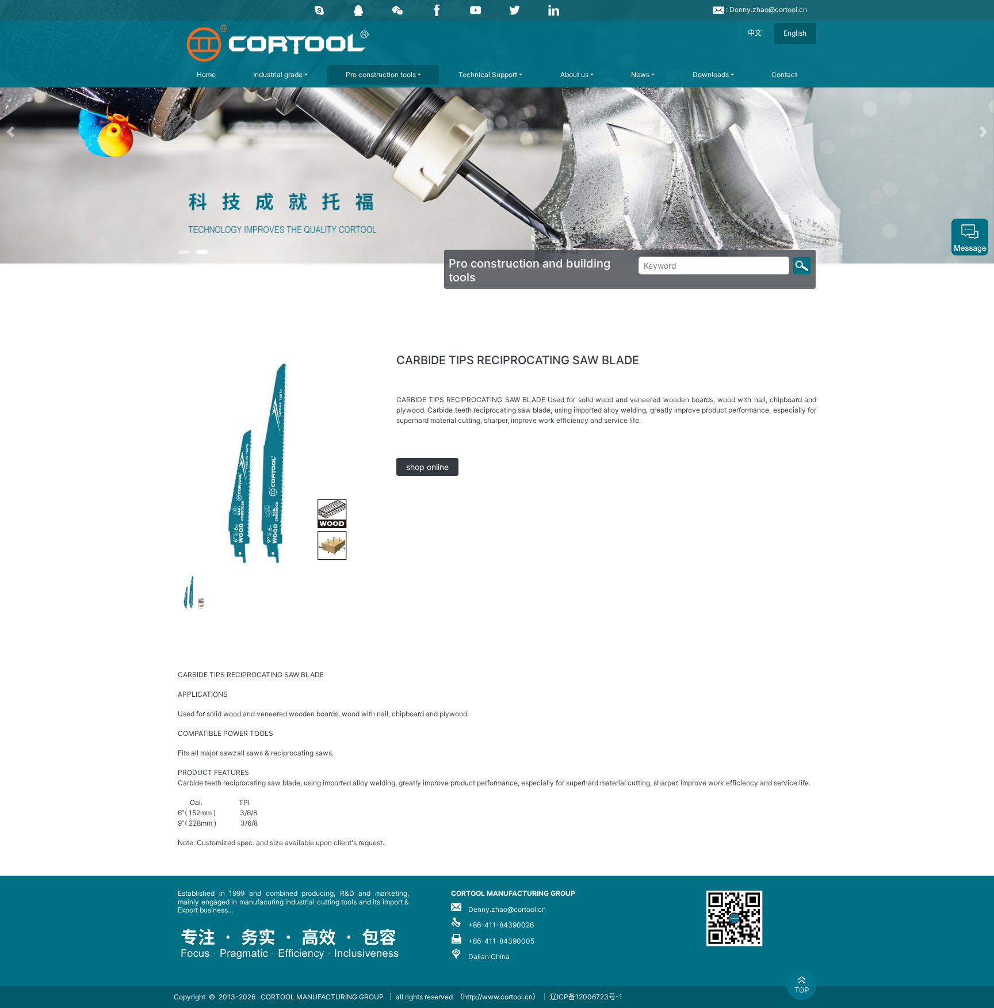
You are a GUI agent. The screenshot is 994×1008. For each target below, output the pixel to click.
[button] (74, 132)
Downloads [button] (711, 74)
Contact (784, 74)
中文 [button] (755, 33)
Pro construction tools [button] (381, 74)
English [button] (794, 33)
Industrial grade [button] (278, 74)
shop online (427, 467)
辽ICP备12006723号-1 (586, 996)
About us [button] (574, 74)
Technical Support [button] (487, 74)
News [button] (640, 74)
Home (206, 74)
